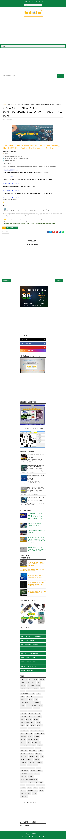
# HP (16, 227)
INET (31, 733)
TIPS (38, 785)
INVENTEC (23, 736)
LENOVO (34, 742)
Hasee (22, 725)
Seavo (31, 773)
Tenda (22, 785)
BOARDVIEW (31, 685)
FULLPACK (10, 104)
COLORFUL (35, 691)
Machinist (24, 745)
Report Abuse (24, 556)
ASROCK (42, 679)
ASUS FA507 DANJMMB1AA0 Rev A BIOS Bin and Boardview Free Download (35, 477)
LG (39, 742)
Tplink (29, 788)
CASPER (36, 688)
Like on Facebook (26, 343)
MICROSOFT (24, 751)
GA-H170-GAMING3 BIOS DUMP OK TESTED (35, 455)
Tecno (41, 782)
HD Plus (33, 725)
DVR (36, 699)
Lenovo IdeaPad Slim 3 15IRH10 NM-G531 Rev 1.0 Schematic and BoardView (36, 584)
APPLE (36, 679)
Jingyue (30, 739)
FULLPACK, (7, 119)
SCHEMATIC (24, 773)
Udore (35, 788)
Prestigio (39, 762)
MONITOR (23, 753)
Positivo (31, 762)
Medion (31, 748)
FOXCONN (23, 711)
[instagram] (36, 1)
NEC (26, 756)
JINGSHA (23, 739)
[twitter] (26, 1)
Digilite (33, 696)
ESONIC (40, 705)
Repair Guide (24, 770)
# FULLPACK (10, 227)
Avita (27, 682)
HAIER (38, 722)
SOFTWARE (24, 782)
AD (26, 679)
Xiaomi (34, 793)
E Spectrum (24, 702)
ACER (22, 679)
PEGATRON (24, 762)
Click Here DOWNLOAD (11, 170)
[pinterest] (29, 1)
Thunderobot (30, 785)
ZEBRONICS (24, 796)
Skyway (30, 776)
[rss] (32, 1)
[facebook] (22, 1)
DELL (28, 696)
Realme (32, 768)
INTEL (42, 733)
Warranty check (32, 790)
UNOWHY (23, 790)
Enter (28, 705)
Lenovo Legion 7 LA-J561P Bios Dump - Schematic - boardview (35, 487)
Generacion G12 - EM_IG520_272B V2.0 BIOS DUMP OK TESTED (35, 465)
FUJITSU (31, 713)
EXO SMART (28, 708)
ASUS (22, 682)
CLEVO (28, 691)
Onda (22, 759)
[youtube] (39, 1)
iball (22, 733)
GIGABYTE (28, 719)
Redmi (38, 768)
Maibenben (32, 745)
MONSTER (30, 753)
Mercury (38, 748)
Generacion (31, 716)
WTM (29, 793)
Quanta (35, 765)
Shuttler (23, 776)
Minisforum (32, 751)
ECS (31, 702)
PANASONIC (29, 759)
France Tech (37, 711)
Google (36, 719)
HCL (27, 725)
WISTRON (23, 793)
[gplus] (43, 1)
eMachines (37, 702)
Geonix (39, 716)
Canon (38, 685)
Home (4, 104)
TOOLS (43, 785)
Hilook (31, 728)
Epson (34, 705)
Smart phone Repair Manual (29, 779)
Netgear (31, 756)
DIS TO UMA (24, 699)
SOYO (35, 782)
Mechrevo (24, 748)
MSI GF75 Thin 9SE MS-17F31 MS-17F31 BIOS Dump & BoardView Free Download (37, 563)
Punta (29, 765)
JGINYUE (36, 736)
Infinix (37, 733)
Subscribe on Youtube (28, 347)
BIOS (39, 682)
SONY (30, 782)
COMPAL (42, 691)
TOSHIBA (23, 788)
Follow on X (25, 339)
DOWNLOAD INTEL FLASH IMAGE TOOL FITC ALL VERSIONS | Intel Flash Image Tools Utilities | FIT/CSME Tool (31, 517)
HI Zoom (39, 725)
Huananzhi (34, 731)
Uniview (41, 788)
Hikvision (24, 728)
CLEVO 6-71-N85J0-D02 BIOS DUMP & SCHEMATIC (36, 498)
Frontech (24, 713)
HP (15, 104)
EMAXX (22, 705)
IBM (27, 733)
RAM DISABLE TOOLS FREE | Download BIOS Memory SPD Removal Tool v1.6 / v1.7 (37, 549)
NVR (37, 756)
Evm (22, 708)
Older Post (59, 280)
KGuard (36, 739)
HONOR (23, 731)
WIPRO (41, 790)
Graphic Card (25, 722)
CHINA (42, 688)
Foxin (30, 711)
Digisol (40, 696)
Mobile (41, 751)
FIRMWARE (36, 708)
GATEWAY (23, 716)
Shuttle (37, 773)
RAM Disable (24, 768)
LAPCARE (23, 742)
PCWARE (37, 759)
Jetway (30, 736)
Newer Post (6, 280)
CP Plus (32, 694)
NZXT (42, 756)
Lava (29, 742)
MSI (22, 756)
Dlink (31, 699)
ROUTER (33, 770)
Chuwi (22, 691)
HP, (11, 119)
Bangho (33, 682)
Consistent (24, 694)
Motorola (38, 753)
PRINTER (23, 765)
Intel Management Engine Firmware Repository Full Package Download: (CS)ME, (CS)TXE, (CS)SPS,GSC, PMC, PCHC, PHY (32, 541)
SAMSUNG (39, 770)
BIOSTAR (23, 685)
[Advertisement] (33, 31)
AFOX (30, 679)
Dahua (38, 694)
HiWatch (37, 728)
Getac (22, 719)
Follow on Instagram (28, 350)
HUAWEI (41, 731)
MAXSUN (39, 745)
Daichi (23, 696)
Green (33, 722)
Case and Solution (26, 688)
